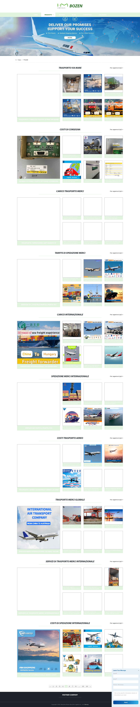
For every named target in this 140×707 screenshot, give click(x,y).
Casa (36, 15)
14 (87, 686)
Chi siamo (103, 15)
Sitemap (86, 704)
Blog (74, 15)
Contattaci (87, 15)
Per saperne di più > (116, 68)
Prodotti (48, 15)
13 (83, 686)
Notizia (62, 15)
